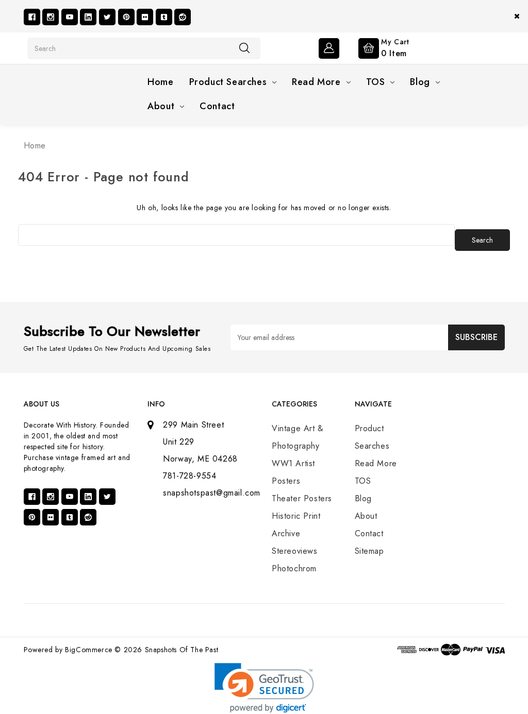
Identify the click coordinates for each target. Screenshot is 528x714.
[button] (264, 688)
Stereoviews (295, 551)
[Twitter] (107, 17)
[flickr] (145, 17)
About (160, 106)
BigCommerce (88, 649)
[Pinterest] (126, 17)
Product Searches (228, 82)
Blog (420, 82)
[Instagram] (50, 17)
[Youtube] (69, 17)
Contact (217, 106)
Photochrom (294, 568)
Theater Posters (302, 498)
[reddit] (182, 17)
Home (160, 82)
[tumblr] (164, 17)
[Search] (244, 48)
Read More (316, 82)
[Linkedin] (88, 17)
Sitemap (369, 551)
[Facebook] (32, 17)
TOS (375, 82)
